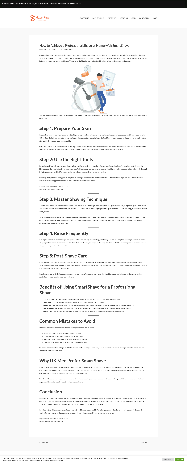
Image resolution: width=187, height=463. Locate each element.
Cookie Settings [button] (168, 459)
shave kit (55, 49)
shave (49, 49)
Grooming (43, 49)
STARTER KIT (84, 18)
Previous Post (43, 442)
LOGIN (133, 18)
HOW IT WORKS (98, 18)
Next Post (145, 442)
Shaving (62, 49)
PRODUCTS (112, 18)
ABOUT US (124, 18)
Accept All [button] (180, 459)
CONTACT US (144, 18)
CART (154, 18)
